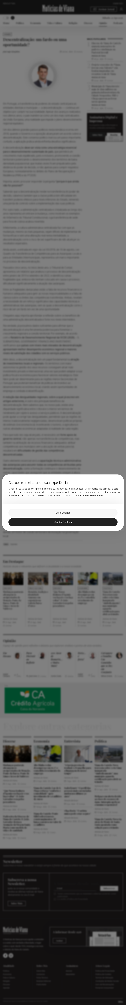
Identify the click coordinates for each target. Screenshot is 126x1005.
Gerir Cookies (63, 512)
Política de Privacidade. (90, 495)
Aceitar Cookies (63, 522)
